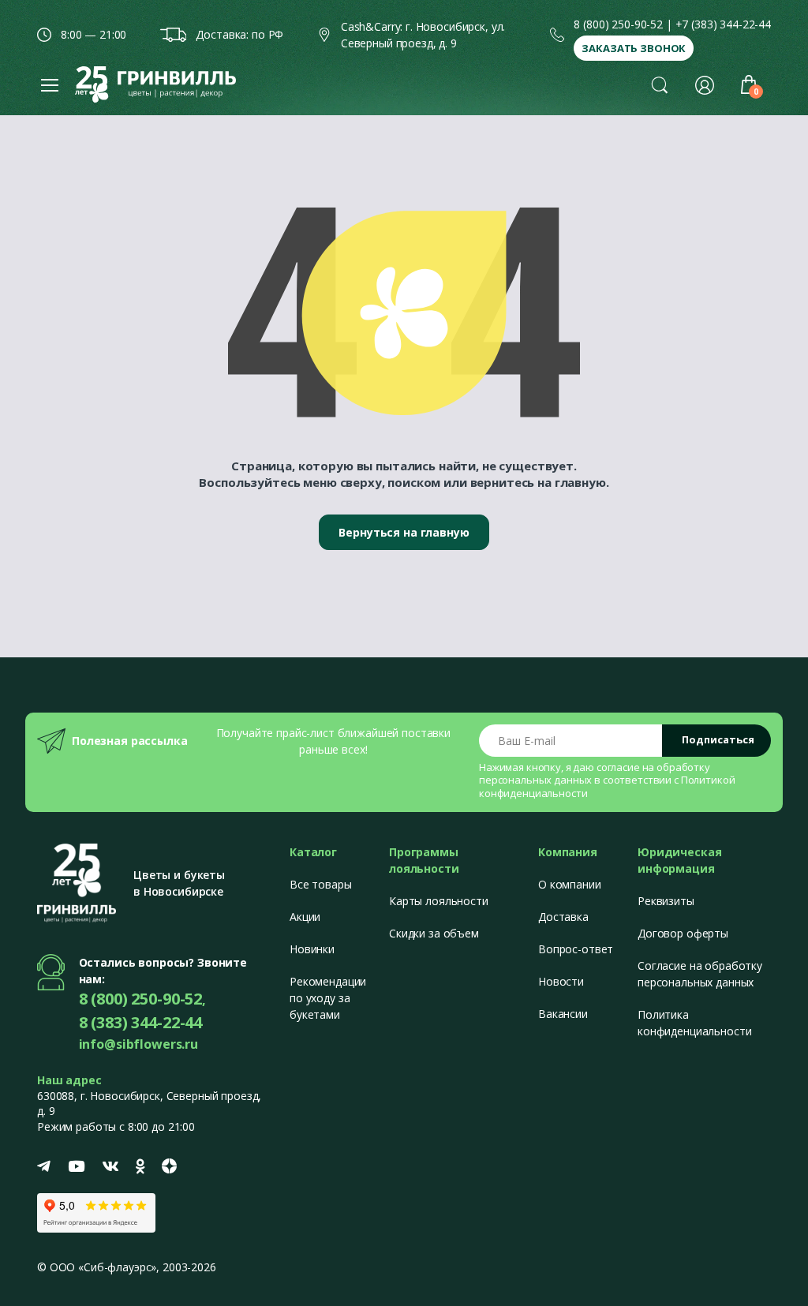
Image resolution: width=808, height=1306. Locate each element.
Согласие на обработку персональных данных (700, 974)
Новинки (312, 948)
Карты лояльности (438, 900)
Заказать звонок (634, 48)
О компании (569, 884)
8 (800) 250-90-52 (618, 24)
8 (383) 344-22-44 (141, 1022)
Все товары (321, 884)
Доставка (563, 916)
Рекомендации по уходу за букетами (328, 998)
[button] (659, 84)
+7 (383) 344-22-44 (723, 24)
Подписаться (718, 739)
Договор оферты (683, 933)
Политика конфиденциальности (694, 1022)
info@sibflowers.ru (138, 1044)
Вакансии (563, 1013)
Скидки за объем (434, 933)
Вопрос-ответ (575, 948)
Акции (305, 916)
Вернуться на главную (404, 532)
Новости (561, 981)
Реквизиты (666, 900)
